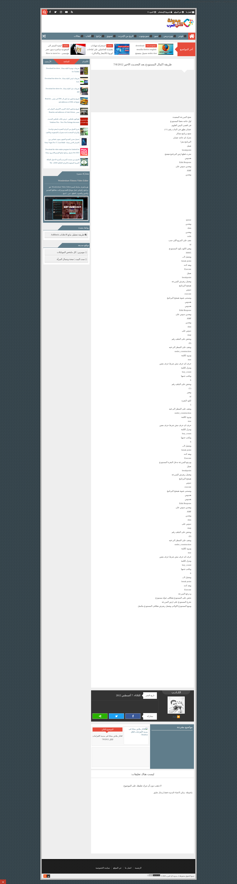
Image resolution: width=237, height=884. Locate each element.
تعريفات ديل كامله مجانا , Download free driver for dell (62, 90)
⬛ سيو (157, 36)
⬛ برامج (100, 36)
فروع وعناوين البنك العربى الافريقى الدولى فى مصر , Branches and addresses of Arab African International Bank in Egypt (63, 111)
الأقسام (85, 62)
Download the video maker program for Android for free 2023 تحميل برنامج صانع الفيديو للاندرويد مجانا (62, 151)
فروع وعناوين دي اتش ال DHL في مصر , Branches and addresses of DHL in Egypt (62, 100)
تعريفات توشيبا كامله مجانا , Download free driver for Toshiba (62, 70)
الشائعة (66, 62)
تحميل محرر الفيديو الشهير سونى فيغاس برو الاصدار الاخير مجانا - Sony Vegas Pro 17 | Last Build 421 (62, 141)
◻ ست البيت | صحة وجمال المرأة (72, 259)
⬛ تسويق (111, 36)
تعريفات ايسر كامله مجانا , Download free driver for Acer (62, 80)
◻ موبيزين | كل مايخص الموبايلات (72, 252)
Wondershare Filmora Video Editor (73, 180)
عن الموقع (177, 12)
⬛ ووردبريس (169, 36)
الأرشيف (47, 62)
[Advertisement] (93, 24)
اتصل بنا (188, 12)
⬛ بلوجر (182, 36)
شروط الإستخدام (164, 12)
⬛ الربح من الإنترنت (127, 36)
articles (153, 46)
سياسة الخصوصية (103, 868)
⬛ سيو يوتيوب (145, 36)
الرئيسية (138, 868)
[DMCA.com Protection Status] (153, 876)
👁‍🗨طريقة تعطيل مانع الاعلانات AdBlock (69, 235)
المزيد (151, 12)
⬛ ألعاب (90, 36)
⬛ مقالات (78, 36)
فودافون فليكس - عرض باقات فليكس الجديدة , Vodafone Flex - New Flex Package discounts (63, 120)
